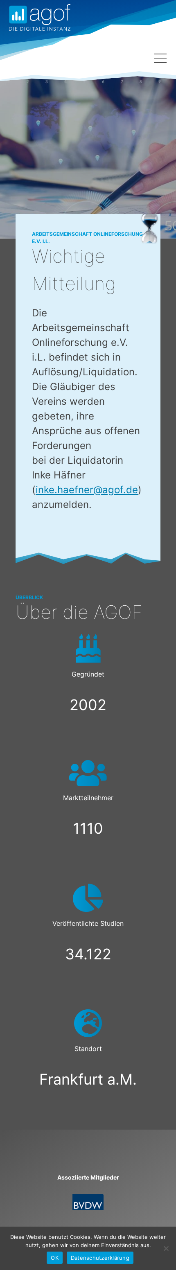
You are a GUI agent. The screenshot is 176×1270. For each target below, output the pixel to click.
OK (55, 1257)
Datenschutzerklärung (100, 1257)
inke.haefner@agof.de (87, 490)
